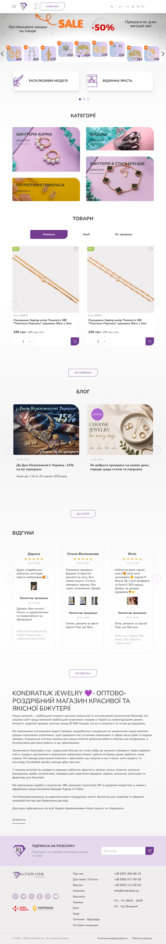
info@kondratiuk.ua (126, 891)
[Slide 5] (91, 56)
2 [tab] (84, 99)
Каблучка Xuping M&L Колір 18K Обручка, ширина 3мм (129, 639)
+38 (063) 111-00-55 (127, 885)
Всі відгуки (83, 673)
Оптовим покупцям (85, 925)
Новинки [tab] (49, 234)
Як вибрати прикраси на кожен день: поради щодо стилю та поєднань (119, 467)
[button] (128, 6)
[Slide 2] (79, 56)
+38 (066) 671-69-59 (127, 879)
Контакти (79, 897)
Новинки (52, 6)
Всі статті (83, 514)
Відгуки (78, 885)
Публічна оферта (142, 938)
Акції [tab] (86, 234)
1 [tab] (80, 99)
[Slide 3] (83, 56)
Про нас (78, 874)
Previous (13, 305)
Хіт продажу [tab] (123, 234)
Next (153, 305)
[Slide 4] (87, 56)
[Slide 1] (75, 56)
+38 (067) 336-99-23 (127, 874)
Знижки (78, 902)
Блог (76, 908)
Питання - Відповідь (86, 919)
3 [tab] (88, 99)
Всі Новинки (83, 372)
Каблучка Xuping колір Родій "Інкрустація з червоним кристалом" (32, 635)
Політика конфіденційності (112, 938)
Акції (76, 914)
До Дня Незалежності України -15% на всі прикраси (45, 467)
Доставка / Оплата (85, 879)
